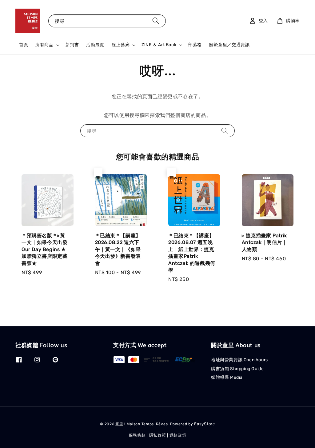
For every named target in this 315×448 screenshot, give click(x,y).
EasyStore (204, 424)
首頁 (23, 44)
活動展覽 (95, 44)
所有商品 (44, 44)
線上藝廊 (121, 44)
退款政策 (177, 435)
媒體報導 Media (227, 377)
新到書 (72, 44)
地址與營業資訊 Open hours (239, 359)
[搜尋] (155, 21)
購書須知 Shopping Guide (237, 368)
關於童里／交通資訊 (229, 44)
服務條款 (137, 435)
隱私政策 (157, 435)
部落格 (195, 44)
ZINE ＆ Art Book (159, 44)
